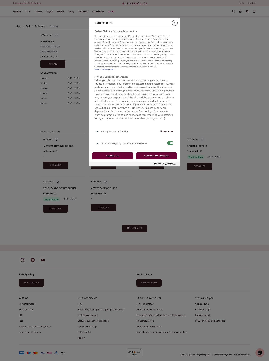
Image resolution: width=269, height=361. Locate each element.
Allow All (112, 155)
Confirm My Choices (156, 155)
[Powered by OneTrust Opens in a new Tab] (166, 164)
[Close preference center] (174, 22)
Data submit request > (104, 69)
